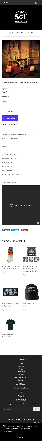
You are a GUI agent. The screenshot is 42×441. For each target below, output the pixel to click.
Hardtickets (21, 380)
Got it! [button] (21, 437)
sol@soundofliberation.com (21, 388)
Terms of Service (20, 419)
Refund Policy (9, 419)
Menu (6, 3)
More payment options (9, 124)
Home (3, 33)
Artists (21, 369)
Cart (39, 3)
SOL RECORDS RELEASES (21, 377)
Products (21, 366)
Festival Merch (21, 372)
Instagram (21, 392)
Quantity (4, 102)
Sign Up (37, 409)
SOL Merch (21, 374)
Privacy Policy (30, 419)
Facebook (21, 396)
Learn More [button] (7, 432)
